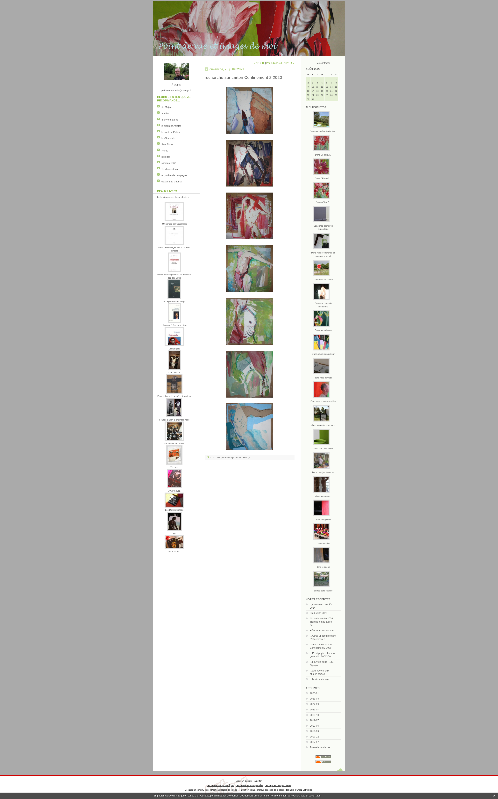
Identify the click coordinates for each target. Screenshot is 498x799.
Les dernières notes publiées (249, 785)
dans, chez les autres (323, 448)
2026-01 (314, 693)
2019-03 (314, 731)
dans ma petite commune (323, 425)
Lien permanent (224, 457)
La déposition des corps (174, 301)
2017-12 (314, 736)
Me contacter (323, 63)
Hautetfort (257, 781)
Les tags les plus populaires (278, 785)
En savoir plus (312, 795)
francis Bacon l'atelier (174, 443)
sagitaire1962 (168, 163)
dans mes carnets (323, 378)
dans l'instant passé (323, 279)
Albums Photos (316, 107)
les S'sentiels (168, 138)
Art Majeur (166, 107)
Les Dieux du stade (174, 510)
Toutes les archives (320, 747)
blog (310, 790)
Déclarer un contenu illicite (197, 790)
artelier (165, 113)
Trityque (174, 467)
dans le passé (323, 567)
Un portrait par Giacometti (174, 224)
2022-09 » (289, 63)
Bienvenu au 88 (169, 119)
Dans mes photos (323, 330)
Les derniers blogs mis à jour (220, 785)
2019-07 (314, 720)
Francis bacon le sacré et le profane (174, 396)
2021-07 (314, 709)
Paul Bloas (167, 144)
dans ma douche (323, 496)
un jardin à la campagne (174, 175)
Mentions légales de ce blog (224, 790)
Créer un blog (242, 781)
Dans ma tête (323, 543)
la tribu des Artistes (171, 126)
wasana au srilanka (171, 181)
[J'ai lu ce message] (494, 795)
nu (174, 533)
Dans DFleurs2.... (323, 178)
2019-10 (314, 715)
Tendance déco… (170, 169)
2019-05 (314, 725)
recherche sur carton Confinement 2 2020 (243, 77)
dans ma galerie (323, 519)
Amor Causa (174, 491)
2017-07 (314, 742)
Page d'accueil (274, 63)
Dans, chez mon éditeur (323, 354)
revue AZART (174, 551)
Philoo (164, 150)
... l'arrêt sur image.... (320, 679)
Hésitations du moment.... (323, 630)
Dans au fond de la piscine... (323, 131)
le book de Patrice (171, 132)
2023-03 (314, 698)
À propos (176, 84)
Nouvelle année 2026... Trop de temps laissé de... (322, 622)
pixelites (165, 157)
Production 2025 (318, 613)
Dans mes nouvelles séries (323, 401)
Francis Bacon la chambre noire (174, 420)
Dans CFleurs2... (323, 155)
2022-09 (314, 704)
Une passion (174, 372)
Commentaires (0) (242, 457)
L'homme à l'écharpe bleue (174, 325)
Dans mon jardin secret (323, 472)
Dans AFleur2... (323, 202)
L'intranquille (174, 349)
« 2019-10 (259, 63)
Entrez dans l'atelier (323, 591)
